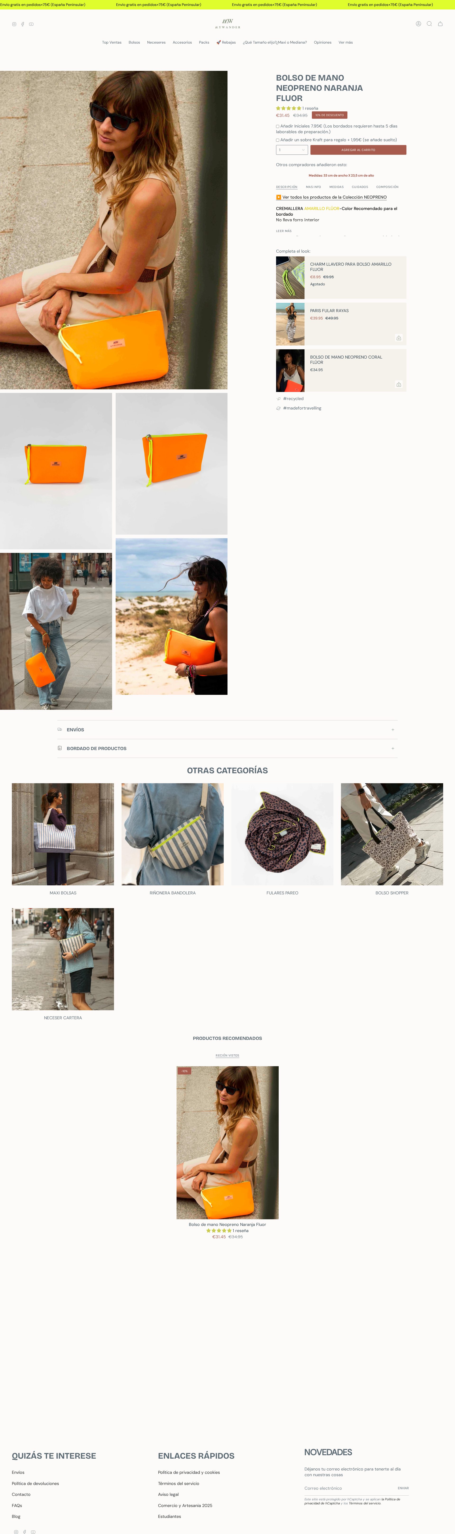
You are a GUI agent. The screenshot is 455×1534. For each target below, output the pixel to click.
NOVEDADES (328, 1452)
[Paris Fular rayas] (290, 324)
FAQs (17, 1505)
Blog (16, 1516)
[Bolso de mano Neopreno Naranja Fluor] (228, 1143)
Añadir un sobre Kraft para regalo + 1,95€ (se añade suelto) (338, 140)
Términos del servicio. (365, 1503)
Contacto (21, 1494)
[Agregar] (399, 338)
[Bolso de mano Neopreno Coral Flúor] (290, 370)
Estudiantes (169, 1516)
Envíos (18, 1472)
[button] (134, 42)
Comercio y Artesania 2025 (185, 1505)
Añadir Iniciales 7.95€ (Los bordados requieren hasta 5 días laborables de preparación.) (336, 129)
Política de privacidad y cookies (189, 1472)
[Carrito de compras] (440, 24)
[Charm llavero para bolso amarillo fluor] (290, 277)
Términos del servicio (178, 1483)
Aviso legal (168, 1494)
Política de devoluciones (35, 1483)
